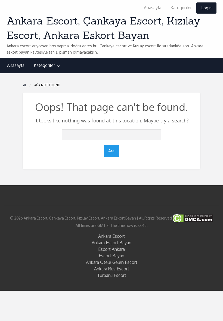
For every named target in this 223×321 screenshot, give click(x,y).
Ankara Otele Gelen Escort (111, 262)
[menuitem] (152, 8)
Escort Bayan (111, 255)
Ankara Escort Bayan (111, 242)
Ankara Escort (111, 236)
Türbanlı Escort (111, 275)
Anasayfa (152, 7)
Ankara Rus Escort (111, 268)
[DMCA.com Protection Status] (192, 217)
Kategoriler (181, 7)
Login (206, 7)
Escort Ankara (111, 249)
